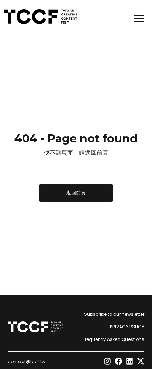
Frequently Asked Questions (113, 339)
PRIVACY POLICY (127, 327)
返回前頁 (76, 192)
